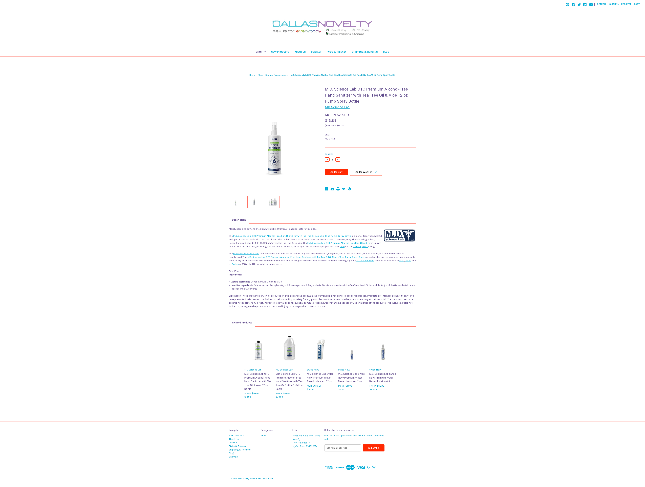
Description (239, 219)
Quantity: (329, 154)
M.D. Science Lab (365, 260)
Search (601, 4)
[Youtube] (591, 4)
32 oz (408, 260)
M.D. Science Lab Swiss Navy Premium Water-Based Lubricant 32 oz (320, 377)
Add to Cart (258, 351)
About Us (300, 51)
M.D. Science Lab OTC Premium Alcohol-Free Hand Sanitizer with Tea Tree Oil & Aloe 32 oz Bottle (257, 381)
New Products (280, 51)
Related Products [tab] (242, 322)
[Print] (338, 189)
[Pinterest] (567, 4)
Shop (259, 51)
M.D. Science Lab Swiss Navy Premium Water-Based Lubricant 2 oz (351, 377)
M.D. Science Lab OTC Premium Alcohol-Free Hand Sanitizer (339, 243)
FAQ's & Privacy (337, 51)
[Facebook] (573, 4)
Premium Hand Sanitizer (246, 253)
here (342, 246)
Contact (316, 51)
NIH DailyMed (360, 246)
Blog (386, 51)
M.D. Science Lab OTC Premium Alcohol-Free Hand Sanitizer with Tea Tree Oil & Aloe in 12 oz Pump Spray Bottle (292, 236)
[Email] (332, 189)
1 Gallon (235, 264)
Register (626, 4)
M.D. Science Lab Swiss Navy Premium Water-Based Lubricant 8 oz (382, 377)
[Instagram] (585, 4)
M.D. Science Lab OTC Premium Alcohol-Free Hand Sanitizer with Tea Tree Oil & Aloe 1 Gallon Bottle (289, 381)
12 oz (401, 260)
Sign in (613, 4)
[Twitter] (579, 4)
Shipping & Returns (365, 51)
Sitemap (233, 456)
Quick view (258, 345)
